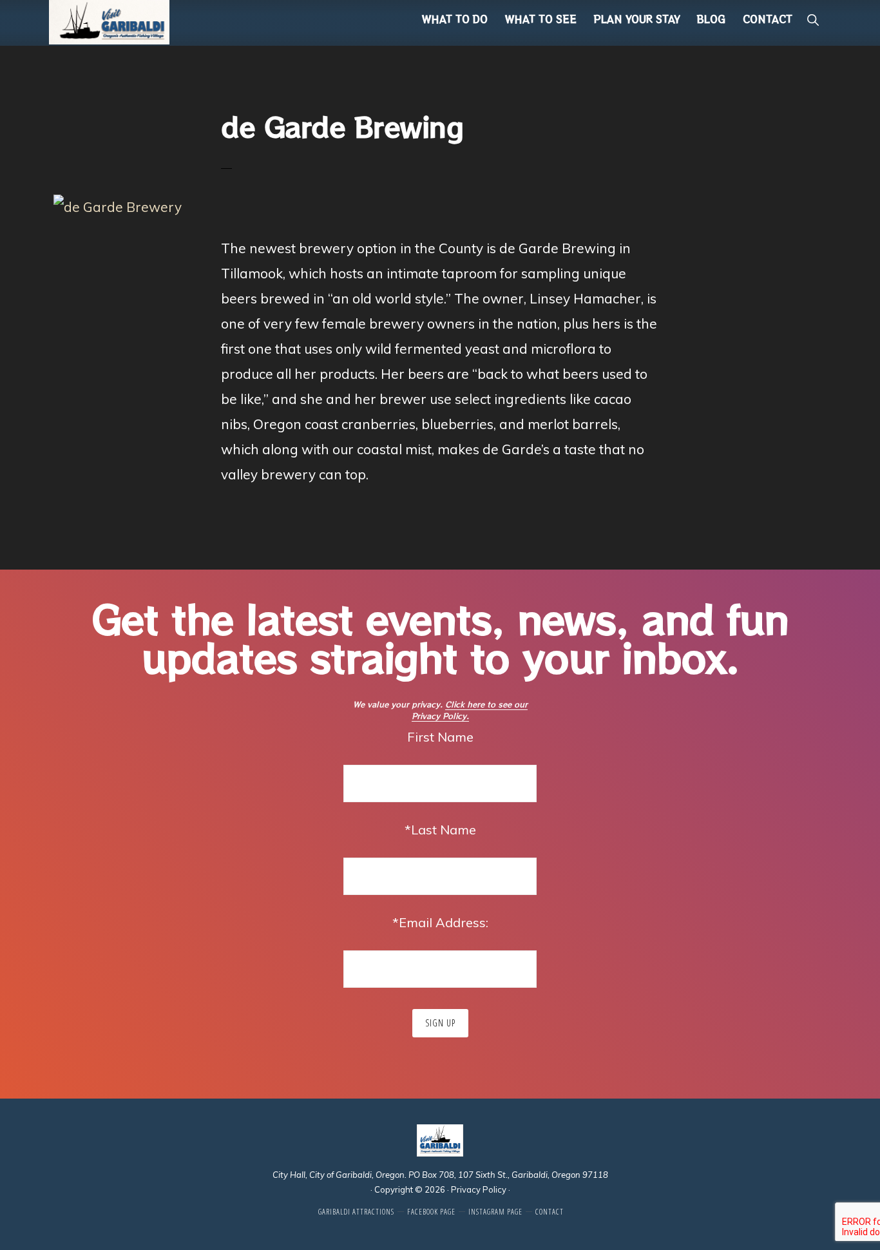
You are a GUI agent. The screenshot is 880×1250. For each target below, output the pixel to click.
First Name (440, 737)
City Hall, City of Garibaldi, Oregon (339, 1174)
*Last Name (440, 830)
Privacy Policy (478, 1189)
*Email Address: (440, 922)
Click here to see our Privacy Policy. (470, 709)
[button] (812, 19)
